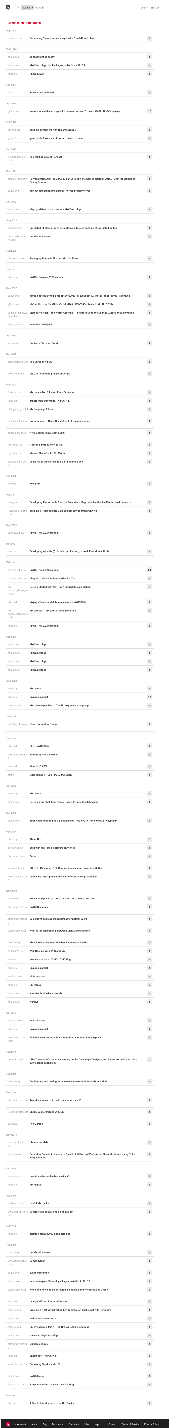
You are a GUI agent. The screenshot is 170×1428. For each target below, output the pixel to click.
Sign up (155, 7)
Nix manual (36, 688)
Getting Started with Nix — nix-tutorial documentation (60, 587)
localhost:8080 (16, 976)
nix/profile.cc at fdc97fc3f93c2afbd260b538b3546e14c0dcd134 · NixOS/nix (71, 304)
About (34, 1424)
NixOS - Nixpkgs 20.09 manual (47, 277)
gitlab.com (13, 898)
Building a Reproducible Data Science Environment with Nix (63, 510)
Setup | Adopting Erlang (43, 724)
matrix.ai (13, 551)
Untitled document (40, 236)
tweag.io (12, 502)
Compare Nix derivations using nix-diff (51, 1211)
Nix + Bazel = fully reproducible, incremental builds (58, 942)
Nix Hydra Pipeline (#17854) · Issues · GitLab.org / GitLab (62, 898)
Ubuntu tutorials (39, 1142)
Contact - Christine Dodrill (44, 343)
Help (96, 1424)
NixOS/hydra (37, 1376)
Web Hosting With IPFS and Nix (47, 950)
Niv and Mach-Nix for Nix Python (48, 453)
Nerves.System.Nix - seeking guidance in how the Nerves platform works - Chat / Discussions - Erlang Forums (83, 180)
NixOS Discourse (39, 907)
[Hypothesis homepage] (10, 7)
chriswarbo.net (16, 950)
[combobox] (74, 7)
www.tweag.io (15, 228)
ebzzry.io (13, 1403)
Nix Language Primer (41, 409)
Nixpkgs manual (39, 697)
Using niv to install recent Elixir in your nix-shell (57, 461)
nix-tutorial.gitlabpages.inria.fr (18, 590)
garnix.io (13, 138)
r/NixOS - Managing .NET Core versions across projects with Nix (66, 868)
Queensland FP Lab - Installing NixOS (51, 774)
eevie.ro (12, 483)
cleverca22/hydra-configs (44, 1335)
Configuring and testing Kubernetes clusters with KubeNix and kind (68, 1081)
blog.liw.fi (13, 1301)
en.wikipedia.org (17, 324)
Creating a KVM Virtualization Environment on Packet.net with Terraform (70, 1309)
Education (73, 1424)
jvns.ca (12, 92)
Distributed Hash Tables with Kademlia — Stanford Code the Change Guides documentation (82, 312)
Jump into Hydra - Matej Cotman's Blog (52, 1384)
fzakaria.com (15, 392)
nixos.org (13, 73)
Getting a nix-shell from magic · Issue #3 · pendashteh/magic (64, 802)
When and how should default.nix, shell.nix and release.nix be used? (69, 1289)
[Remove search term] (32, 7)
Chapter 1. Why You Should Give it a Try (52, 578)
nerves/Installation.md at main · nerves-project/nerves (60, 190)
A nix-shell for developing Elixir (47, 432)
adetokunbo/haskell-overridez (46, 993)
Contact (112, 1424)
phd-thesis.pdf (38, 976)
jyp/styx (34, 1001)
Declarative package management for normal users (58, 918)
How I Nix (35, 483)
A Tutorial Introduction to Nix (46, 444)
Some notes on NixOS (42, 92)
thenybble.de (15, 38)
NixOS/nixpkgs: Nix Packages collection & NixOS (57, 65)
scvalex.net (14, 129)
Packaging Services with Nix (46, 1364)
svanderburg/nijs (39, 1272)
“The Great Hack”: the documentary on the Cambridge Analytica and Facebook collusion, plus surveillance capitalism (83, 1061)
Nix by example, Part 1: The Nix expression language (59, 705)
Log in (144, 7)
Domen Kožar (37, 1260)
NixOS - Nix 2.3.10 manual (44, 532)
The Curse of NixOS (41, 361)
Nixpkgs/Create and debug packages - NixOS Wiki (58, 602)
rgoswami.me (15, 444)
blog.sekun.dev (16, 258)
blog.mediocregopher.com (17, 238)
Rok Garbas (36, 1123)
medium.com (15, 705)
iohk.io (11, 959)
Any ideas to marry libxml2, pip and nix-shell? (56, 1100)
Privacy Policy (151, 1424)
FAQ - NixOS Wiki (39, 746)
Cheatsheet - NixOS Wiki (43, 1355)
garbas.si (13, 1123)
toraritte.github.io (17, 532)
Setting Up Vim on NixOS (44, 754)
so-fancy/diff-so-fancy (42, 56)
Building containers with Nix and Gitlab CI (53, 129)
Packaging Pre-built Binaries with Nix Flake (54, 258)
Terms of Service (130, 1424)
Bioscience (57, 1424)
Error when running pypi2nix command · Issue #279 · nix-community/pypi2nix (73, 820)
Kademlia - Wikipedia (41, 324)
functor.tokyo (15, 1281)
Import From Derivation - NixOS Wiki (50, 400)
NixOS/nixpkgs (38, 644)
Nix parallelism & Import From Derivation (52, 392)
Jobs (86, 1424)
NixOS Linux (37, 73)
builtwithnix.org (16, 847)
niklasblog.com (16, 1059)
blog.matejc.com (17, 1384)
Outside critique (39, 1343)
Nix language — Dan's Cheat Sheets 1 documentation (60, 421)
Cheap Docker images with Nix (47, 1111)
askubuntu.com (16, 1176)
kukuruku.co (14, 1154)
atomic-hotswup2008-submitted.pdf (50, 1233)
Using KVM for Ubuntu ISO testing (49, 1301)
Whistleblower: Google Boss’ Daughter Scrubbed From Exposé (65, 1037)
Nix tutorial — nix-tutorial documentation (53, 610)
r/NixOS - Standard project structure (50, 373)
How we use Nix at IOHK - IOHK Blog (50, 959)
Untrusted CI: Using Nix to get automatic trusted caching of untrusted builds (73, 228)
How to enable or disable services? (49, 1176)
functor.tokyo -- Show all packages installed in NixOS (60, 1281)
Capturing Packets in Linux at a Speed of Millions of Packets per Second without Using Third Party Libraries (82, 1155)
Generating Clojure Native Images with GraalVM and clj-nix (63, 38)
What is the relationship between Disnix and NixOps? (60, 930)
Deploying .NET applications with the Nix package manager (63, 876)
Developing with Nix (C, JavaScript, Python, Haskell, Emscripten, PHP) (69, 551)
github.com (14, 56)
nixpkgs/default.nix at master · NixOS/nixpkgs (55, 209)
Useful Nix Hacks (39, 1203)
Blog (44, 1424)
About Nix (35, 839)
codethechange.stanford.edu (17, 314)
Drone (33, 856)
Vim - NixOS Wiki (39, 766)
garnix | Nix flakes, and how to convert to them (56, 138)
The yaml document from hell (46, 156)
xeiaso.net (13, 343)
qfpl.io (11, 774)
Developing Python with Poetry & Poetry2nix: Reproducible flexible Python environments (80, 502)
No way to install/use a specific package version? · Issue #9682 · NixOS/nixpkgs (75, 111)
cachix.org (13, 1252)
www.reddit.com (16, 373)
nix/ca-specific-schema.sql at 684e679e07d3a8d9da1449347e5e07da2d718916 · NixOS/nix (80, 295)
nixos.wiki (13, 400)
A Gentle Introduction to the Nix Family (52, 1403)
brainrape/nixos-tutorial (43, 1318)
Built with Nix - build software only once (52, 847)
